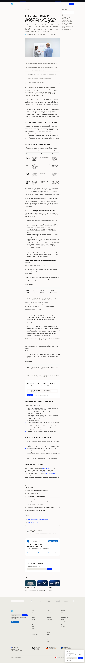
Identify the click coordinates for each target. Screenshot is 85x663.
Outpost (33, 626)
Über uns (48, 634)
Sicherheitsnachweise (64, 617)
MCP (32, 624)
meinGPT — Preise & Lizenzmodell (33, 522)
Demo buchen (30, 395)
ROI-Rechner (34, 636)
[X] (57, 34)
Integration (33, 628)
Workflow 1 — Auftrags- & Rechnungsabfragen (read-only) (35, 265)
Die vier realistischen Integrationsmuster (37, 144)
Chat (32, 612)
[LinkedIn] (54, 34)
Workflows (33, 617)
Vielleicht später (69, 660)
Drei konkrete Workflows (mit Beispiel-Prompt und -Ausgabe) (40, 261)
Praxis (62, 612)
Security (62, 615)
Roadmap (62, 619)
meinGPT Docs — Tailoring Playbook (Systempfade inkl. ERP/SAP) (38, 519)
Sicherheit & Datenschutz (44, 395)
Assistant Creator (49, 619)
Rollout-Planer (34, 637)
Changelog (63, 621)
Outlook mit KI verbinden (50, 473)
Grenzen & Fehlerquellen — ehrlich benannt (38, 437)
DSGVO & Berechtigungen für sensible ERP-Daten (40, 211)
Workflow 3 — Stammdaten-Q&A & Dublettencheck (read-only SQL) (37, 342)
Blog (28, 9)
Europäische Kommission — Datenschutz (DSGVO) (35, 523)
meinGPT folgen (15, 621)
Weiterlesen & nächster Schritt (34, 464)
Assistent (33, 615)
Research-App (49, 615)
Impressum (62, 657)
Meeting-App (49, 612)
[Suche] (62, 4)
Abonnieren (49, 569)
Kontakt (48, 637)
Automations (33, 621)
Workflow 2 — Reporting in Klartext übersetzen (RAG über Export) (36, 302)
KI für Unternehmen (46, 471)
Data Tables (33, 619)
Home (26, 9)
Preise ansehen (36, 395)
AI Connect (63, 626)
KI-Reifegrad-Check (35, 634)
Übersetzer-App (49, 617)
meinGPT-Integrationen (46, 468)
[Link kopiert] (59, 34)
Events (62, 624)
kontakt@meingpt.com (15, 651)
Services (48, 639)
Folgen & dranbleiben (53, 541)
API (32, 622)
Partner (48, 641)
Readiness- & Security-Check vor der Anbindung (39, 401)
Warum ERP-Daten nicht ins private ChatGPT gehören (41, 122)
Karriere (48, 636)
